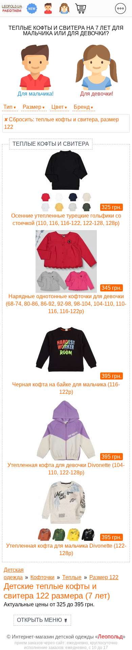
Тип (8, 107)
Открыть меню (42, 620)
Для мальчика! (35, 94)
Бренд (82, 107)
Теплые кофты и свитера (51, 144)
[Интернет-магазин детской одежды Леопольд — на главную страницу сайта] (12, 8)
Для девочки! (96, 94)
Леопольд (110, 636)
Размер (32, 107)
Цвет (57, 107)
